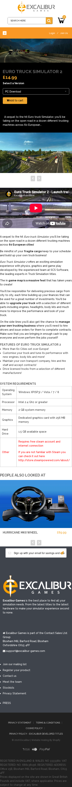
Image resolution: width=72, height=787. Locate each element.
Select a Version (13, 83)
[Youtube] (41, 566)
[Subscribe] (62, 553)
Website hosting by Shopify (45, 740)
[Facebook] (19, 566)
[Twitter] (30, 566)
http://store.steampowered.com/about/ (44, 460)
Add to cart (16, 100)
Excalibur (25, 740)
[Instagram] (52, 566)
